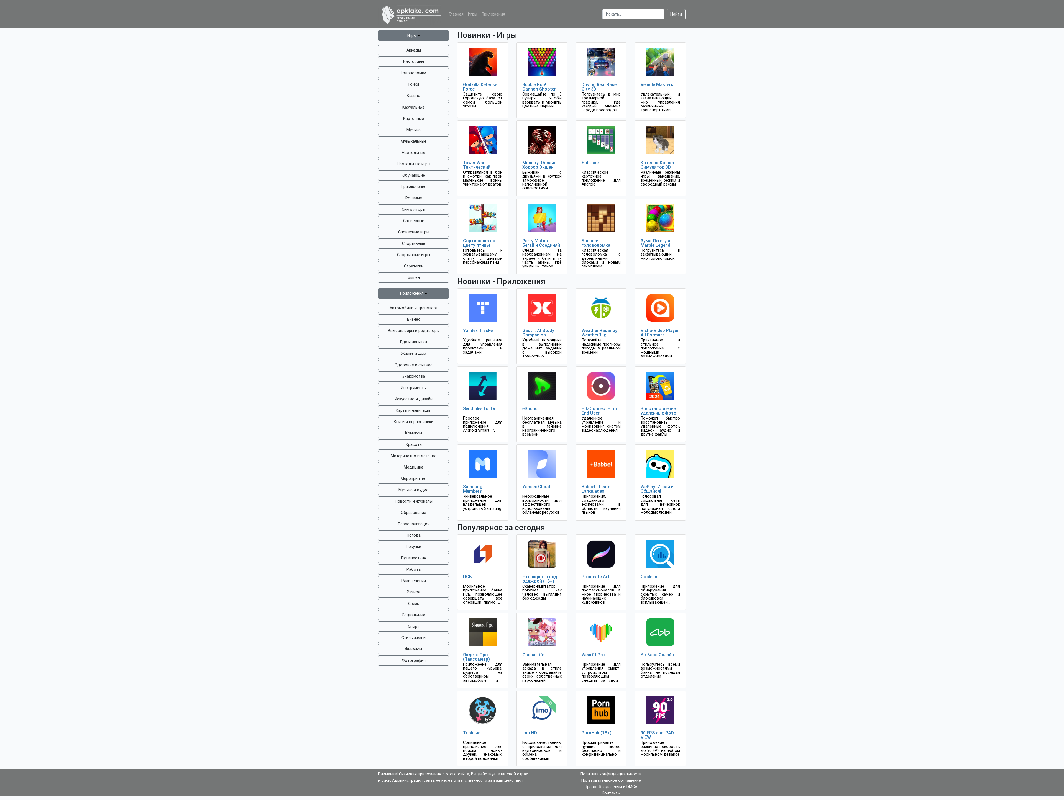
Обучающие (413, 175)
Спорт (413, 626)
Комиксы (413, 433)
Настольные (413, 152)
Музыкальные (413, 141)
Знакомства (413, 376)
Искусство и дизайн (414, 399)
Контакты (611, 793)
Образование (413, 512)
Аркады (413, 50)
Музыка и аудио (413, 490)
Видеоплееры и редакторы (413, 330)
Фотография (414, 660)
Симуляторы (413, 209)
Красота (414, 444)
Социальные (413, 615)
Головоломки (413, 73)
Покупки (413, 546)
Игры (472, 14)
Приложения (493, 14)
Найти (676, 14)
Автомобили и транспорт (414, 308)
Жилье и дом (413, 353)
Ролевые (413, 198)
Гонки (413, 84)
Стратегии (413, 266)
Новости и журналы (414, 501)
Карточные (413, 118)
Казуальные (413, 107)
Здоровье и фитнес (414, 365)
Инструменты (413, 387)
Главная (456, 14)
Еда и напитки (413, 342)
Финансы (413, 649)
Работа (413, 569)
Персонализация (413, 524)
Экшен (414, 277)
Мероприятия (413, 478)
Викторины (413, 61)
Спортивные (413, 243)
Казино (413, 95)
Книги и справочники (413, 422)
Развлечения (413, 580)
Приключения (413, 186)
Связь (413, 603)
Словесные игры (413, 232)
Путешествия (413, 558)
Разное (413, 592)
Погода (414, 535)
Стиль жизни (413, 638)
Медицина (413, 467)
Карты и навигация (413, 410)
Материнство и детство (414, 456)
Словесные (413, 220)
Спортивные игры (413, 255)
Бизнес (413, 319)
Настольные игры (413, 164)
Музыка (413, 130)
